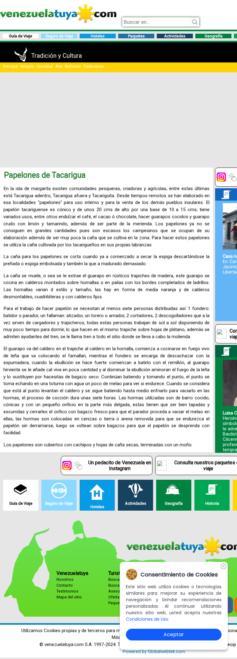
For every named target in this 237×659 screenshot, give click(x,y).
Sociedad (45, 66)
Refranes (73, 66)
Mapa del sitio (69, 597)
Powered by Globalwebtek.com (154, 651)
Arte (58, 66)
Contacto (64, 585)
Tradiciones (93, 66)
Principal (10, 66)
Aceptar (174, 634)
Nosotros (64, 579)
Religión (27, 66)
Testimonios (67, 591)
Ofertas (115, 597)
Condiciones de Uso (147, 619)
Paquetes (116, 603)
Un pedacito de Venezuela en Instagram (119, 465)
